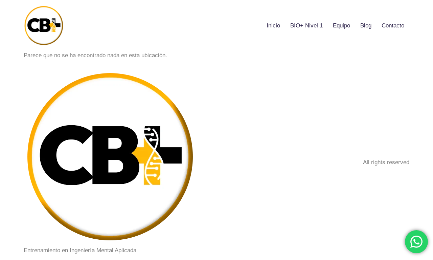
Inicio (273, 25)
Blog (365, 25)
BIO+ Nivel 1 (306, 25)
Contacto (393, 25)
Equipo (341, 25)
